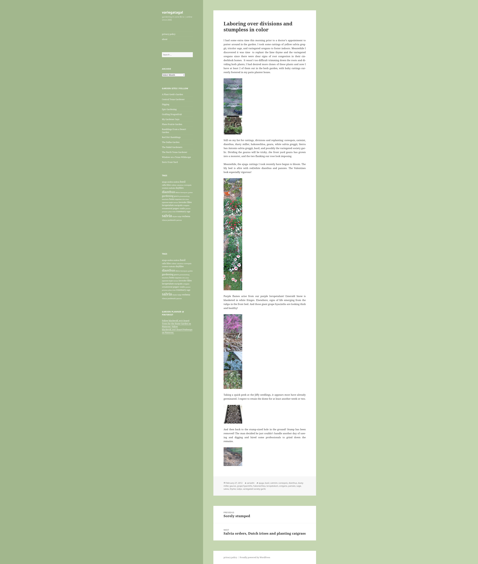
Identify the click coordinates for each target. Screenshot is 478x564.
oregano (186, 205)
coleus (173, 185)
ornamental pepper (170, 208)
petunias (165, 212)
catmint (273, 483)
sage (188, 211)
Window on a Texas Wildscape (176, 157)
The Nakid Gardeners (172, 147)
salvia (167, 215)
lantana (175, 202)
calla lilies (166, 185)
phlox (170, 212)
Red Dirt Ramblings (171, 137)
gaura (176, 196)
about (164, 39)
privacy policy (168, 34)
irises (187, 199)
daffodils (172, 188)
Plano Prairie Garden (172, 124)
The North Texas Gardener (174, 152)
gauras (233, 486)
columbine (180, 185)
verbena (186, 216)
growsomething (184, 196)
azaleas (176, 182)
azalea (170, 182)
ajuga (164, 182)
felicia (178, 192)
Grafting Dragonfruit (172, 114)
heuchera (165, 199)
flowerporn (184, 192)
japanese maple (167, 202)
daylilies (180, 188)
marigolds (178, 205)
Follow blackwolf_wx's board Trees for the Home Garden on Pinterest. (176, 323)
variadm (250, 483)
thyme (174, 216)
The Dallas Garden (170, 142)
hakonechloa (259, 486)
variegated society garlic (254, 489)
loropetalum (168, 205)
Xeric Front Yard (170, 162)
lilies (189, 202)
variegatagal (172, 12)
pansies (187, 208)
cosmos (165, 188)
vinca (164, 220)
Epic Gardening (169, 109)
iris (183, 199)
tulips (179, 216)
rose (174, 211)
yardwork (171, 220)
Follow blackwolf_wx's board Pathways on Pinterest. (177, 329)
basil (182, 181)
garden (190, 192)
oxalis (182, 208)
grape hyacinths (244, 486)
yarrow (179, 220)
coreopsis (187, 185)
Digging (165, 104)
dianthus (168, 192)
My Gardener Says (170, 119)
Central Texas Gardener (173, 99)
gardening (167, 196)
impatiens (178, 199)
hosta (171, 199)
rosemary (181, 211)
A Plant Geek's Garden (172, 94)
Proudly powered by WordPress (255, 557)
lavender (183, 202)
